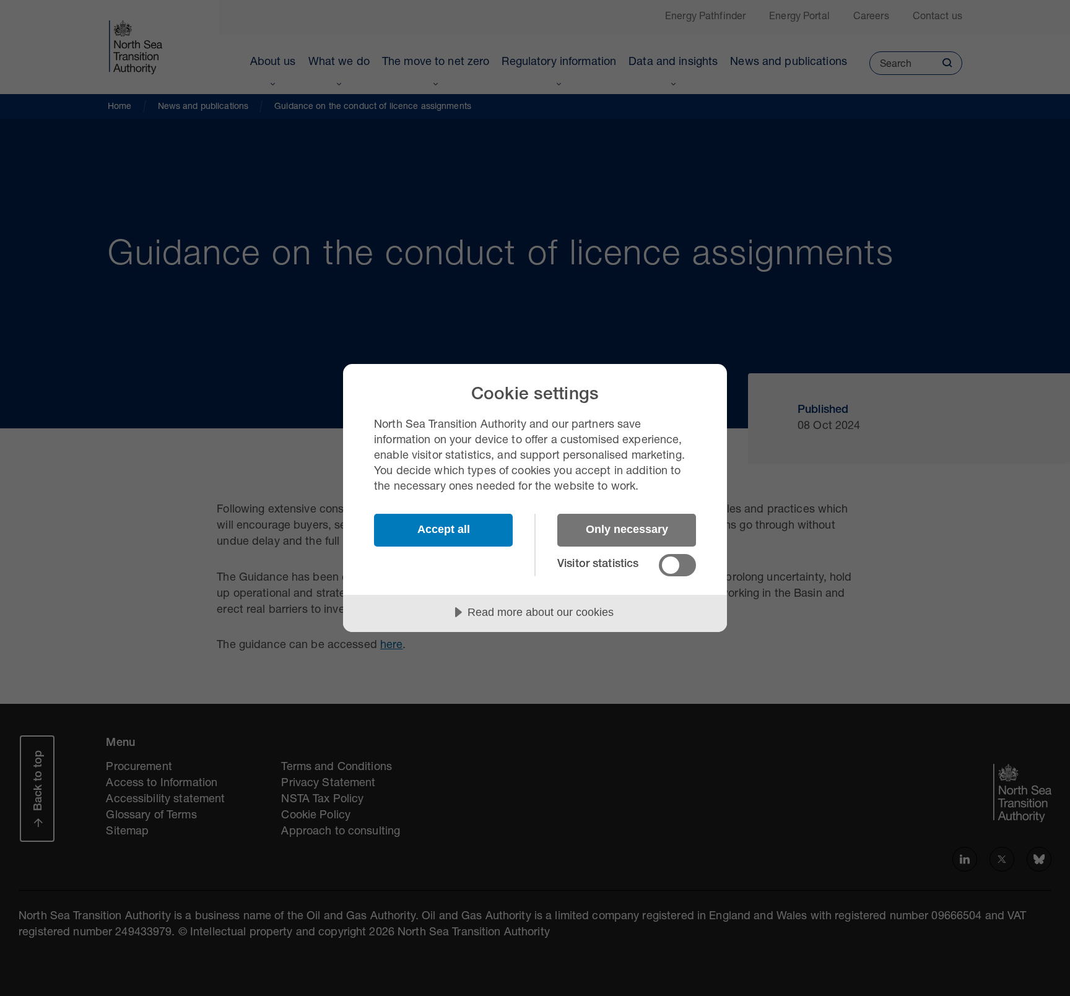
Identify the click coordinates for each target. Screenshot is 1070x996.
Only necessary (627, 529)
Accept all (443, 529)
